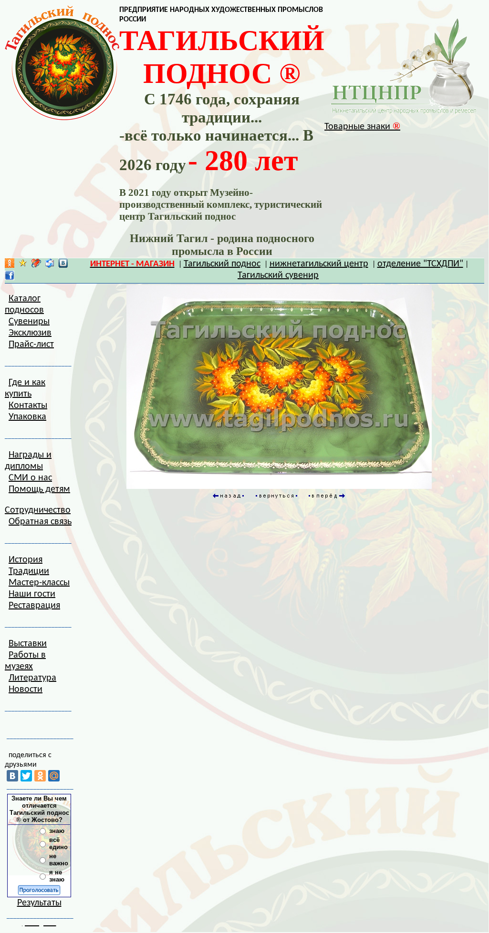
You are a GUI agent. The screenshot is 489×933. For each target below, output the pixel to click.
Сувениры (29, 321)
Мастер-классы (39, 583)
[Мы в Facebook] (9, 278)
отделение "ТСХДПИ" (420, 264)
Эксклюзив (30, 333)
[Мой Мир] (54, 775)
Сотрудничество (38, 510)
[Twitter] (26, 775)
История (25, 560)
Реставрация (34, 605)
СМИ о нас (30, 478)
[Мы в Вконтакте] (63, 265)
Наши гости (32, 594)
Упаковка (27, 417)
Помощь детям (39, 489)
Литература (32, 678)
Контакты (28, 405)
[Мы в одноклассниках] (9, 265)
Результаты (39, 903)
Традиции (29, 571)
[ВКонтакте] (12, 775)
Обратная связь (40, 522)
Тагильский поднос (222, 264)
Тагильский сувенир (278, 275)
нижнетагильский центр (319, 264)
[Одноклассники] (40, 775)
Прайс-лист (31, 344)
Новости (25, 689)
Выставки (28, 644)
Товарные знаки (362, 127)
